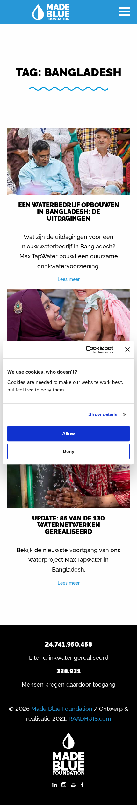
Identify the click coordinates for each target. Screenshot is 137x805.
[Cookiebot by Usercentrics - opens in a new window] (86, 350)
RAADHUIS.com (89, 718)
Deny (68, 451)
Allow (68, 433)
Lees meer (69, 279)
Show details (102, 414)
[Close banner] (127, 349)
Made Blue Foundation (61, 708)
